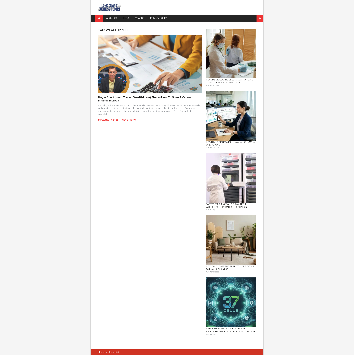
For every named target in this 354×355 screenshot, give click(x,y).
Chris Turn (132, 120)
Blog (126, 18)
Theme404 (113, 352)
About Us (111, 18)
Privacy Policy (158, 18)
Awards (139, 18)
